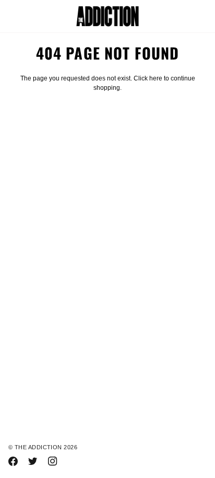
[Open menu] (24, 16)
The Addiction (38, 447)
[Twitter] (33, 461)
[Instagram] (52, 461)
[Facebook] (13, 461)
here (155, 78)
